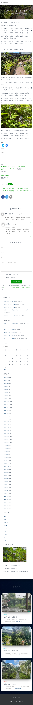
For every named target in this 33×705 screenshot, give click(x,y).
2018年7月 (6, 493)
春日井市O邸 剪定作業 (10, 332)
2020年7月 (6, 451)
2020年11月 (7, 439)
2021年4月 (6, 425)
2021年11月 (7, 404)
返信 (30, 222)
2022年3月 (6, 392)
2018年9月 (6, 487)
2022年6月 (6, 383)
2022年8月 (6, 377)
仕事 (5, 516)
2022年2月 (6, 395)
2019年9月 (6, 469)
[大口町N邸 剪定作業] (16, 602)
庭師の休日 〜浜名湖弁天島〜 (11, 323)
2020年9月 (6, 445)
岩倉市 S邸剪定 (5, 175)
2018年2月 (6, 508)
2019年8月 (6, 472)
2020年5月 (6, 457)
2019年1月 (6, 484)
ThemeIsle (20, 701)
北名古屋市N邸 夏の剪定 (10, 315)
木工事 (5, 528)
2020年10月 (7, 442)
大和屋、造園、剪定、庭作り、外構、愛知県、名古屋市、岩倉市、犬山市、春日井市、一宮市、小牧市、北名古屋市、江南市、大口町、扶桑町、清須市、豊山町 (16, 190)
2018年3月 (6, 505)
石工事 (5, 537)
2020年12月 (7, 436)
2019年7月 (6, 475)
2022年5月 (6, 386)
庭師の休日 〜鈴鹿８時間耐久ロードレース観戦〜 (16, 310)
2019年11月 (7, 463)
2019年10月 (7, 466)
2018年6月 (6, 496)
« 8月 (4, 369)
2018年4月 (6, 502)
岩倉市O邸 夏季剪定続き (10, 304)
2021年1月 (6, 433)
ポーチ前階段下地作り (9, 329)
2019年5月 (6, 481)
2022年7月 (6, 380)
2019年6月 (6, 478)
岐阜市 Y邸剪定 (20, 166)
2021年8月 (6, 413)
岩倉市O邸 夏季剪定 (9, 307)
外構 (5, 519)
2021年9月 (6, 410)
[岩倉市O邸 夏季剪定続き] (16, 635)
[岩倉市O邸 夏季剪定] (16, 669)
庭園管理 (10, 184)
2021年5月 (6, 422)
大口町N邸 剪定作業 (9, 301)
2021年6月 (6, 419)
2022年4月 (6, 389)
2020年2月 (6, 460)
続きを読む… (19, 621)
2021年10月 (7, 407)
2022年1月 (6, 398)
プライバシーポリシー (16, 697)
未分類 (5, 534)
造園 (5, 540)
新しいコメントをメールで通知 (10, 274)
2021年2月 (6, 430)
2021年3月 (6, 428)
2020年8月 (6, 448)
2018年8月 (6, 490)
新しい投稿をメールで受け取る (10, 277)
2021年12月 (7, 401)
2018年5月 (6, 499)
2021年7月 (6, 416)
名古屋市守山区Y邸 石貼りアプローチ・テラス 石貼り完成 (8, 168)
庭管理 (5, 525)
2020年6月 (6, 454)
